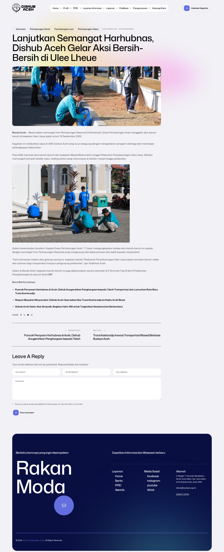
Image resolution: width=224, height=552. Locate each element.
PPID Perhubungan (126, 29)
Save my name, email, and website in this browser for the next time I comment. (49, 404)
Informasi (20, 29)
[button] (197, 8)
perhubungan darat (40, 29)
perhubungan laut (64, 29)
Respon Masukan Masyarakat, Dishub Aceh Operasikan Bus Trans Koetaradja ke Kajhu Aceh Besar (70, 300)
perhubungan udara (88, 29)
